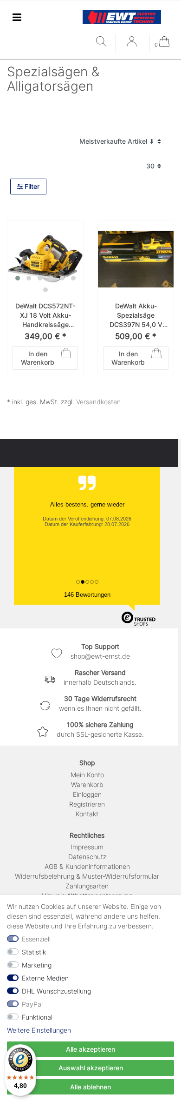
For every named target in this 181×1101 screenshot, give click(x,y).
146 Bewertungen (87, 594)
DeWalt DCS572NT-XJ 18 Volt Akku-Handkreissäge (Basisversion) (45, 315)
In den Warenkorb (37, 358)
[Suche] (103, 42)
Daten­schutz (87, 857)
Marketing (37, 965)
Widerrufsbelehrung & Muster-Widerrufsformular (87, 876)
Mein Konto (87, 775)
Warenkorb (87, 784)
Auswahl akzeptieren (90, 1068)
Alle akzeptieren (90, 1049)
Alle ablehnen (90, 1087)
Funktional (37, 1017)
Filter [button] (32, 186)
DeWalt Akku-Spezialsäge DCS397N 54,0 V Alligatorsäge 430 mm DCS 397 (136, 315)
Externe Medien (45, 978)
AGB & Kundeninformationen (87, 866)
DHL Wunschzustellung (56, 991)
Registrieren (87, 804)
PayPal (32, 1004)
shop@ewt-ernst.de (100, 656)
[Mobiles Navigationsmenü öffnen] (16, 17)
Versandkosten (98, 402)
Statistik (34, 952)
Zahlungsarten (87, 886)
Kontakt (87, 814)
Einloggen (87, 794)
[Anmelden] (132, 44)
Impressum (87, 847)
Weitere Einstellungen (39, 1030)
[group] (45, 259)
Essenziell (36, 939)
